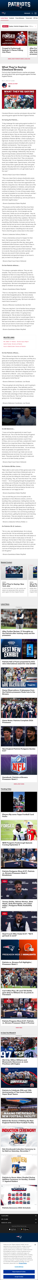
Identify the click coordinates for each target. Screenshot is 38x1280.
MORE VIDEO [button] (19, 1027)
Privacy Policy (23, 1263)
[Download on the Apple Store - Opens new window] (12, 1229)
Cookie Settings (19, 1266)
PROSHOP (27, 13)
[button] (19, 416)
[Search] (32, 13)
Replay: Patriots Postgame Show (18, 26)
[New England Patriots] (19, 1237)
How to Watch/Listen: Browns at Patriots (14, 346)
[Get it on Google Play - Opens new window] (24, 1230)
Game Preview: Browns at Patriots (12, 344)
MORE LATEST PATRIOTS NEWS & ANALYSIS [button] (19, 58)
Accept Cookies (19, 1276)
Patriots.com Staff (12, 83)
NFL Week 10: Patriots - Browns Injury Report (16, 341)
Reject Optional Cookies (19, 1271)
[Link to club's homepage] (3, 12)
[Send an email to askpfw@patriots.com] (9, 86)
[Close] (35, 1245)
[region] (19, 1261)
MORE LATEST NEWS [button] (19, 784)
